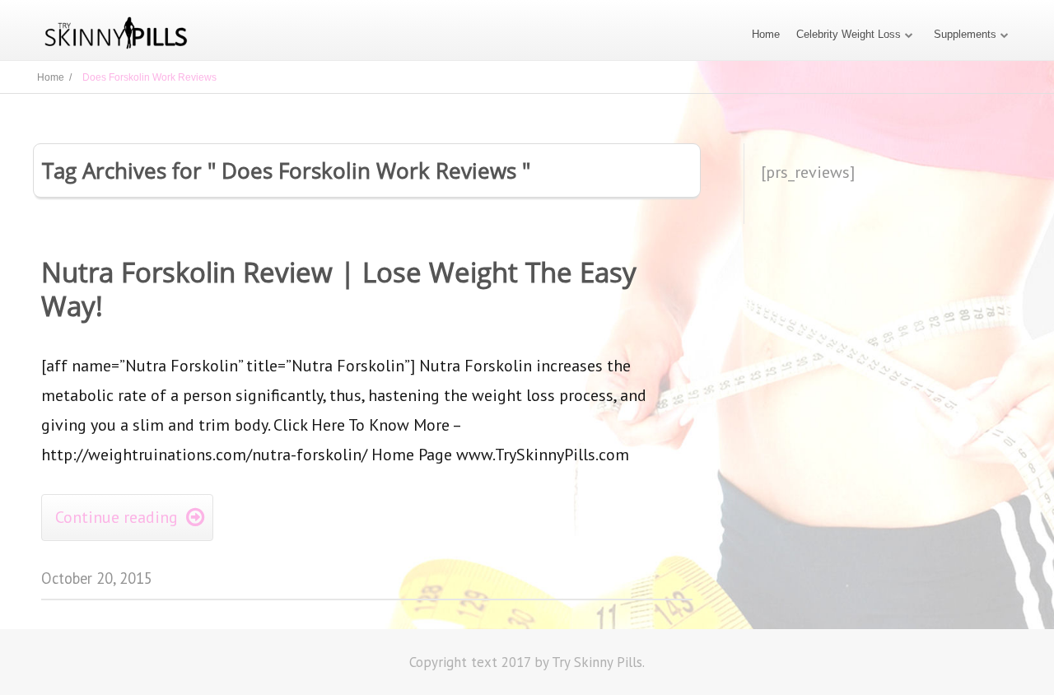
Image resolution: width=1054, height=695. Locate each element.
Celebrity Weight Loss (848, 34)
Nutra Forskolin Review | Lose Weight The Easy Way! (339, 289)
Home (766, 34)
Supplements (965, 34)
